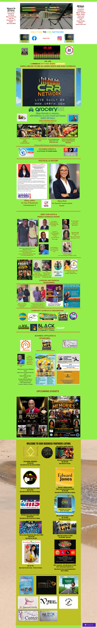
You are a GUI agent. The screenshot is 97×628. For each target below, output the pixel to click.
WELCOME (36, 32)
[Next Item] (78, 87)
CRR (49, 32)
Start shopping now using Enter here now (53, 140)
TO (44, 32)
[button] (48, 155)
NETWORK (58, 32)
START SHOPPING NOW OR (47, 120)
